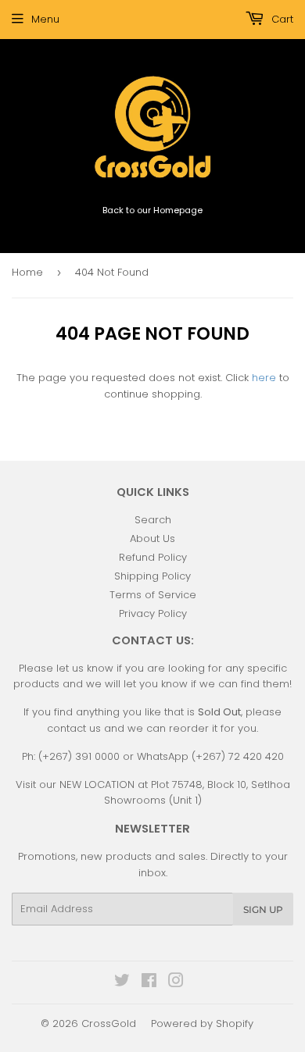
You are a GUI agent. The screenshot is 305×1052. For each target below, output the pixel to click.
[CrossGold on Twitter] (122, 982)
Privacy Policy (153, 613)
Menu (45, 19)
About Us (152, 538)
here (264, 377)
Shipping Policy (152, 576)
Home (27, 272)
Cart (280, 19)
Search (153, 519)
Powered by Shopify (202, 1023)
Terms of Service (152, 594)
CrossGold (108, 1023)
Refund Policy (153, 557)
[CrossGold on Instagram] (176, 982)
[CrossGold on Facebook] (149, 982)
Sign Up (263, 909)
